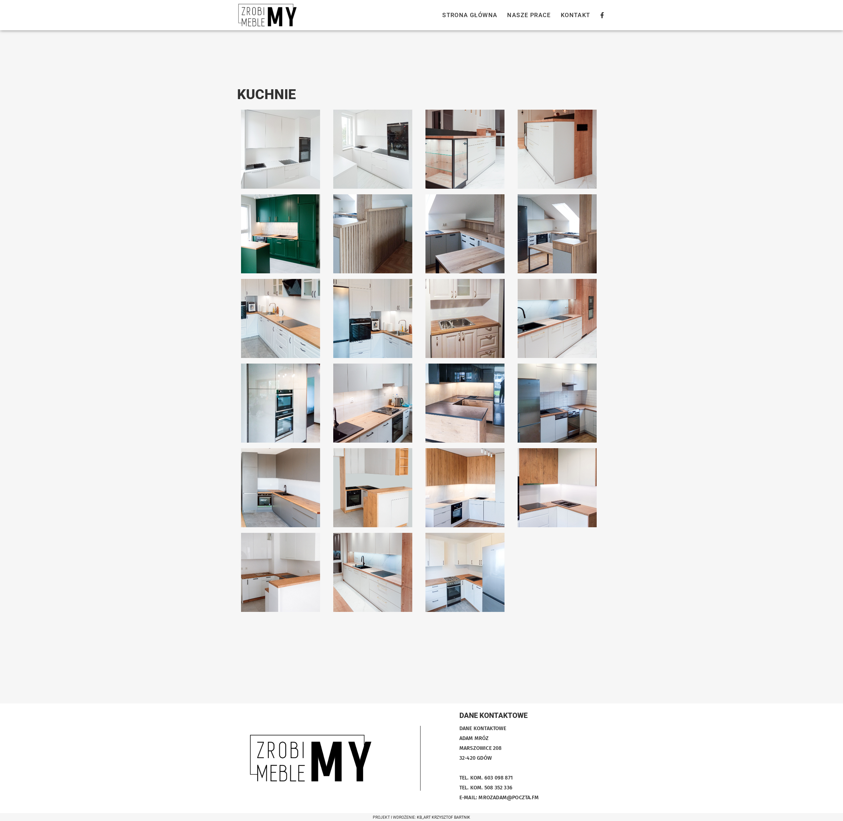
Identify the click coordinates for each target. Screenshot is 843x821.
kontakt (575, 15)
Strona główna (469, 15)
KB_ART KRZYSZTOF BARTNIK (443, 817)
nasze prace (529, 15)
